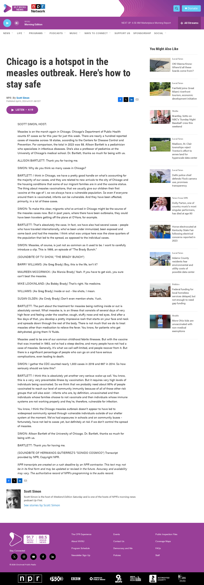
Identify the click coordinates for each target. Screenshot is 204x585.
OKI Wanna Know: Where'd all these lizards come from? (183, 67)
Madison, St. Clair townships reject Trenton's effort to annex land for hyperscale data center (184, 150)
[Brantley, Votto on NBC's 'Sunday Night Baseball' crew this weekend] (160, 117)
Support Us (122, 33)
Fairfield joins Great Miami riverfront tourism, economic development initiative (184, 93)
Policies (117, 555)
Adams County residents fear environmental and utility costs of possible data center (183, 265)
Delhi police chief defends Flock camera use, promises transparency (184, 180)
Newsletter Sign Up (80, 555)
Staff (157, 555)
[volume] (16, 23)
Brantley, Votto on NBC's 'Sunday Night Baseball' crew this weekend (184, 121)
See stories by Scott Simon (42, 505)
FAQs (158, 548)
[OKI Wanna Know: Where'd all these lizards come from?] (160, 65)
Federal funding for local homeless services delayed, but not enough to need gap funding (183, 296)
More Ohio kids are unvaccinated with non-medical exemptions (182, 326)
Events (116, 534)
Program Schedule (80, 548)
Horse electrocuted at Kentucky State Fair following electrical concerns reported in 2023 (184, 233)
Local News (177, 59)
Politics (175, 284)
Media (175, 111)
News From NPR (180, 198)
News (6, 33)
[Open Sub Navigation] (12, 33)
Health (175, 316)
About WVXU (77, 541)
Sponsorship (142, 33)
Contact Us (118, 541)
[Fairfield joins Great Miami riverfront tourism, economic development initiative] (160, 89)
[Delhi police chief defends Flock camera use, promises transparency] (160, 176)
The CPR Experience (81, 534)
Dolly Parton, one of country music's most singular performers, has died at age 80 (184, 208)
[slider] (21, 23)
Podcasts (56, 33)
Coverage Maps (163, 541)
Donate (193, 8)
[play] (7, 23)
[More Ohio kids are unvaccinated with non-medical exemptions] (160, 321)
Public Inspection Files (166, 534)
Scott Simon (22, 97)
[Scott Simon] (13, 499)
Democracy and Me (122, 548)
